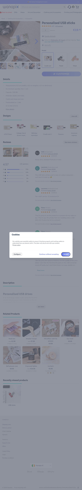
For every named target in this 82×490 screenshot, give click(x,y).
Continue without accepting (49, 254)
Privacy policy (16, 245)
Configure (17, 254)
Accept (65, 254)
